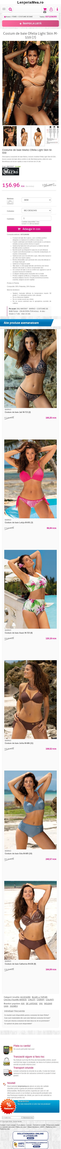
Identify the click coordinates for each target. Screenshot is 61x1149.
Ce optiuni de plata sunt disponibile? (18, 1023)
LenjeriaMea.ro (30, 2)
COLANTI (50, 1000)
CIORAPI (40, 1000)
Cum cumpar (11, 1125)
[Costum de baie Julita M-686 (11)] (30, 699)
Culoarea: (10, 211)
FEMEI (14, 16)
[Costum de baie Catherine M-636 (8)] (30, 920)
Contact (3, 1125)
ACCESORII (25, 997)
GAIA (6, 1006)
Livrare (29, 1125)
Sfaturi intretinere (34, 1127)
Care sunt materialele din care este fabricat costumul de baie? (27, 1018)
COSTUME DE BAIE (25, 16)
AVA (23, 1004)
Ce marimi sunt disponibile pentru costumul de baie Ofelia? (26, 1015)
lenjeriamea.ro (23, 1086)
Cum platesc (21, 1125)
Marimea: (10, 198)
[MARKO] (10, 171)
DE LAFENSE (32, 1004)
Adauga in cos (31, 229)
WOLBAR (48, 1004)
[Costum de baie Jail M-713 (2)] (30, 368)
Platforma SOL (51, 1127)
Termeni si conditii (39, 1125)
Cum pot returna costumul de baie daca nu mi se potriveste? (27, 1021)
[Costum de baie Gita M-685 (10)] (30, 810)
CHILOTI (31, 1000)
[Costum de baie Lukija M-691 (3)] (30, 479)
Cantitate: (10, 219)
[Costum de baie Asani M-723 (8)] (30, 589)
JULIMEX (14, 1006)
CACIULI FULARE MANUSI (15, 1000)
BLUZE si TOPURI (39, 997)
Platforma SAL (5, 1129)
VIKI (41, 1004)
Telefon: (48, 17)
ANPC (42, 1127)
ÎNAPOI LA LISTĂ (32, 23)
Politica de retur (21, 1127)
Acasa (8, 16)
